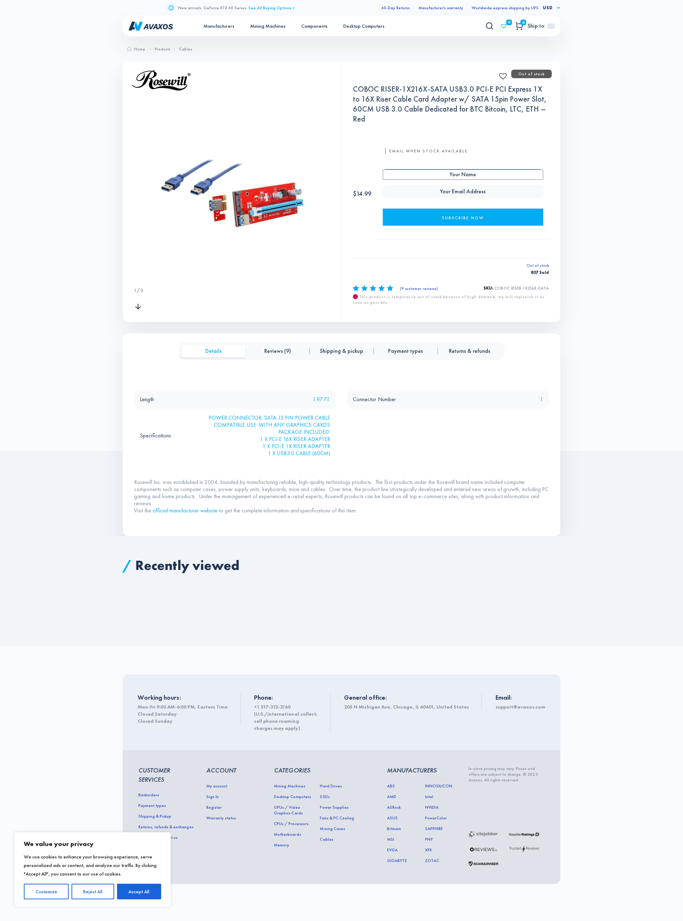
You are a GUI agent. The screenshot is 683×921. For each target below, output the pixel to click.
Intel (429, 796)
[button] (501, 74)
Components (314, 26)
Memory (281, 845)
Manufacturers (218, 26)
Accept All (138, 891)
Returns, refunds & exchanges (166, 827)
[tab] (213, 351)
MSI (390, 839)
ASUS (392, 818)
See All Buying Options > (271, 8)
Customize (46, 891)
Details (213, 351)
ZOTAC (432, 860)
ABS (391, 786)
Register (214, 807)
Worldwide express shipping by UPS (505, 8)
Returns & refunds (469, 351)
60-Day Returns (395, 8)
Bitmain (394, 828)
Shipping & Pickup (154, 816)
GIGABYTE (397, 860)
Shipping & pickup (341, 351)
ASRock (394, 807)
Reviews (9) (277, 351)
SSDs (324, 796)
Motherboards (287, 834)
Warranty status (221, 818)
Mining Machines (268, 26)
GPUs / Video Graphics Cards (288, 810)
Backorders (148, 795)
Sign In (212, 796)
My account (216, 786)
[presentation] (138, 276)
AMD (391, 796)
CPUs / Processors (291, 823)
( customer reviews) (419, 288)
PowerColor (436, 818)
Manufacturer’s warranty (440, 8)
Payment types (405, 351)
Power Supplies (334, 807)
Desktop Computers (364, 26)
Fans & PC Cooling (337, 818)
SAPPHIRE (434, 828)
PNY (429, 839)
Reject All (92, 891)
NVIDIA (432, 807)
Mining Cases (332, 828)
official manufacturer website (185, 510)
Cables (326, 839)
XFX (428, 850)
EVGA (392, 850)
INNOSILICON (438, 786)
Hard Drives (331, 786)
